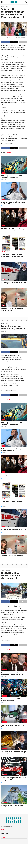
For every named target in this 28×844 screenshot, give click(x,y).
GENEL (7, 6)
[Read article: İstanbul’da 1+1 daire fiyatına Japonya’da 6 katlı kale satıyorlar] (14, 794)
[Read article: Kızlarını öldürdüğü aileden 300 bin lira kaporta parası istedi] (14, 297)
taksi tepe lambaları (10, 390)
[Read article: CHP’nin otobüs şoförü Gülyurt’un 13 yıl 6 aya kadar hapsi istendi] (14, 271)
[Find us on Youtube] (5, 840)
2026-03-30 (4, 179)
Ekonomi (8, 570)
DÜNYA (19, 831)
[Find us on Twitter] (3, 840)
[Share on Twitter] (14, 42)
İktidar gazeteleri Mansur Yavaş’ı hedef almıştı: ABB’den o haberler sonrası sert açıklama (12, 256)
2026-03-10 (4, 782)
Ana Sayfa (3, 6)
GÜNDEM (8, 831)
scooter (8, 640)
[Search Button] (26, 2)
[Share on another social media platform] (23, 42)
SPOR (24, 831)
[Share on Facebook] (5, 42)
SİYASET (3, 831)
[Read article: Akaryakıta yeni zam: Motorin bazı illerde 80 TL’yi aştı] (14, 714)
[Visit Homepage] (14, 2)
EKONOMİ (14, 831)
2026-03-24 (4, 702)
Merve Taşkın (9, 143)
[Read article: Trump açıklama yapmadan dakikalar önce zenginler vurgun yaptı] (14, 688)
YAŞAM (2, 833)
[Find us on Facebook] (1, 840)
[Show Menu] (1, 2)
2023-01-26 (3, 20)
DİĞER (7, 833)
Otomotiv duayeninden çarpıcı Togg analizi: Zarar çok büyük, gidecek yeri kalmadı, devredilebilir (13, 779)
